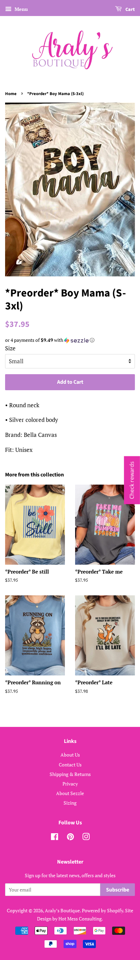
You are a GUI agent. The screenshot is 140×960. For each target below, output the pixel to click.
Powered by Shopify (102, 910)
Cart (129, 9)
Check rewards (132, 480)
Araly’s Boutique (62, 910)
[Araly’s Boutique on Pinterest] (70, 838)
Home (11, 94)
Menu (20, 9)
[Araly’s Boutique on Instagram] (86, 838)
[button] (70, 340)
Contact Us (70, 764)
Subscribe (117, 890)
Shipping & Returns (70, 774)
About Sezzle (70, 793)
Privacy (70, 783)
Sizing (70, 802)
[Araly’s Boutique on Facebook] (54, 838)
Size (10, 348)
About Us (70, 754)
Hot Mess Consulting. (80, 918)
